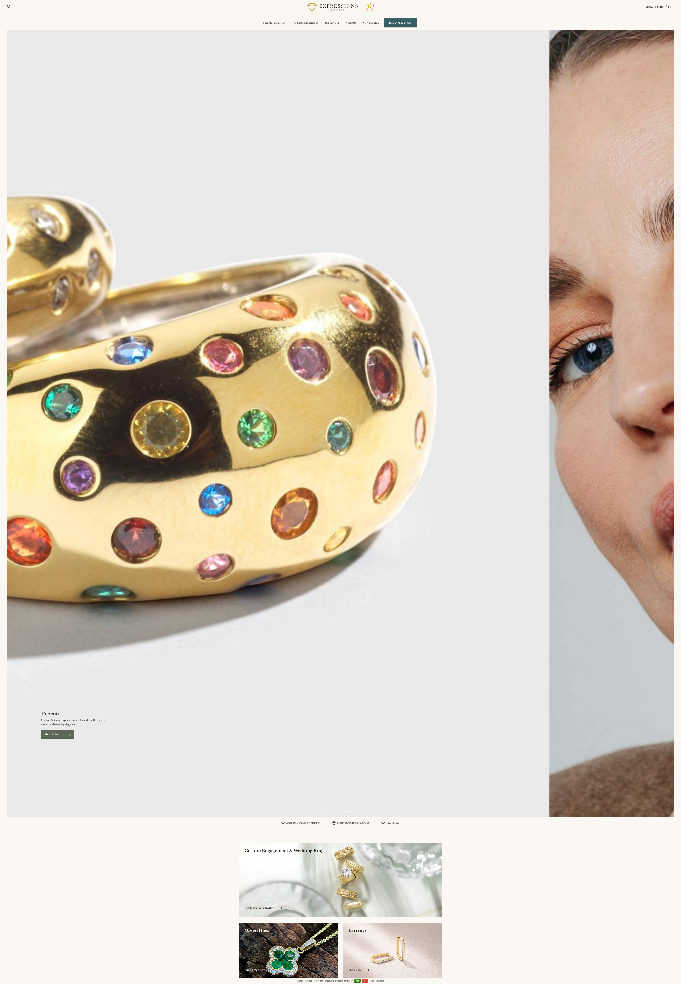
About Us (351, 22)
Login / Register (654, 6)
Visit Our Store (371, 22)
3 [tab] (353, 808)
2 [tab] (343, 808)
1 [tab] (333, 808)
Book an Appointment (400, 22)
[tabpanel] (340, 423)
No (365, 980)
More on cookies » (377, 980)
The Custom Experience (305, 22)
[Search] (9, 7)
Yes (357, 980)
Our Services (332, 22)
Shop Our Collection (274, 22)
